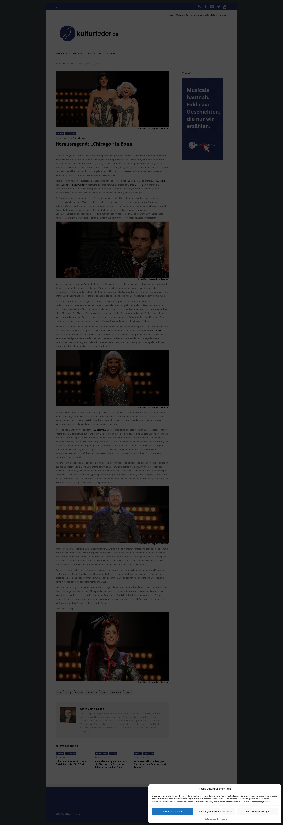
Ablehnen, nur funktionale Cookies (215, 811)
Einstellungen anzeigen (258, 811)
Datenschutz (210, 819)
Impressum (222, 819)
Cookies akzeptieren (172, 811)
